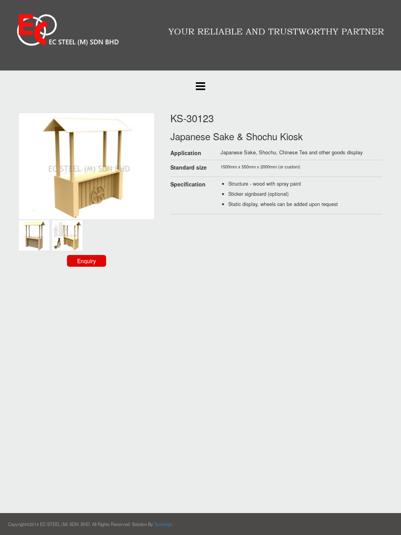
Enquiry (86, 261)
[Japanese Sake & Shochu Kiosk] (67, 235)
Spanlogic (163, 524)
